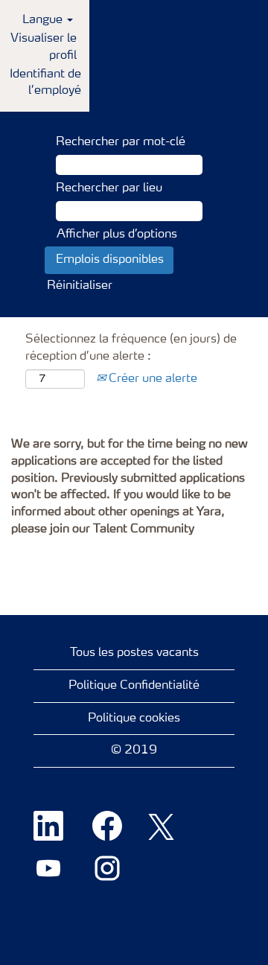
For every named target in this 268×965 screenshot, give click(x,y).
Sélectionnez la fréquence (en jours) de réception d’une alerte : (131, 348)
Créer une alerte (151, 379)
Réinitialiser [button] (79, 286)
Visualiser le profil (43, 47)
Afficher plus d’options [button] (117, 235)
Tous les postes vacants (134, 653)
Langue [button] (44, 20)
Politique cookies (134, 718)
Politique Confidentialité (134, 686)
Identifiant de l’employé (45, 83)
